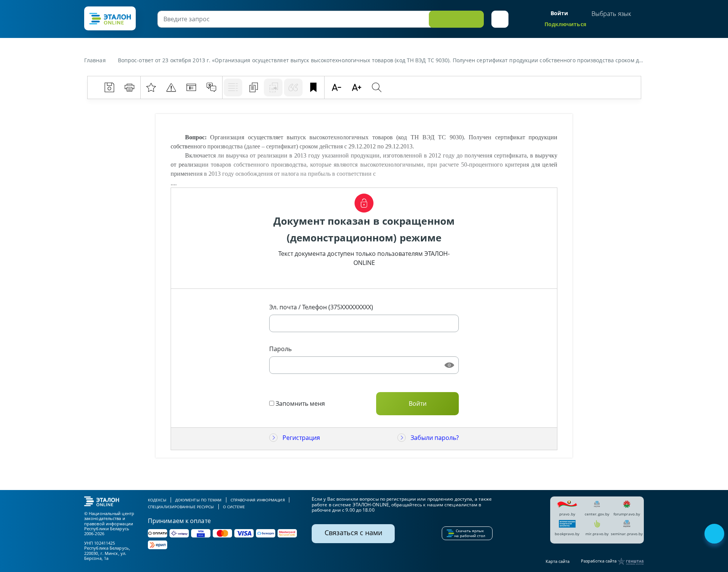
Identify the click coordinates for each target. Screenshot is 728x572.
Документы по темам (198, 500)
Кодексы (157, 500)
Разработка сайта (599, 561)
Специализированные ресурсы (181, 506)
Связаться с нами (353, 532)
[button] (499, 19)
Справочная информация (258, 500)
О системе (234, 506)
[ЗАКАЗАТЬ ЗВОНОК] (715, 534)
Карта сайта (558, 561)
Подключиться (565, 24)
